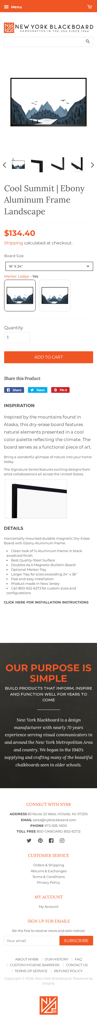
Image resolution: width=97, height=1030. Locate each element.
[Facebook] (51, 840)
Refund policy (68, 971)
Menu (16, 7)
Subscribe (76, 940)
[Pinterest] (40, 840)
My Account (48, 907)
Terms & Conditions (48, 877)
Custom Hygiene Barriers (34, 965)
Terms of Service (31, 971)
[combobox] (49, 266)
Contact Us (77, 965)
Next (92, 164)
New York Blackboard (53, 978)
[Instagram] (62, 840)
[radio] (20, 295)
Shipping (13, 243)
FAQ (78, 959)
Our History (56, 959)
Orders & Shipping (48, 865)
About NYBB (26, 959)
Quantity (13, 327)
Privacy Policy (48, 882)
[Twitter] (29, 840)
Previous (4, 164)
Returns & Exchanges (48, 871)
